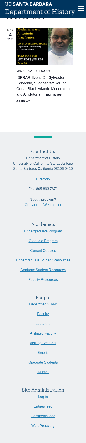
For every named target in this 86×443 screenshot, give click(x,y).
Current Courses (43, 250)
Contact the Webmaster (43, 205)
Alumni (43, 372)
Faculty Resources (43, 279)
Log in (43, 397)
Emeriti (43, 353)
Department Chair (43, 304)
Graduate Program (43, 241)
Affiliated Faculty (43, 333)
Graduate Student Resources (43, 270)
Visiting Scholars (43, 343)
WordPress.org (43, 426)
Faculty (43, 314)
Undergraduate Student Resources (43, 260)
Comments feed (43, 416)
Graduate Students (43, 362)
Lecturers (43, 323)
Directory (43, 179)
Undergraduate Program (43, 231)
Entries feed (43, 406)
